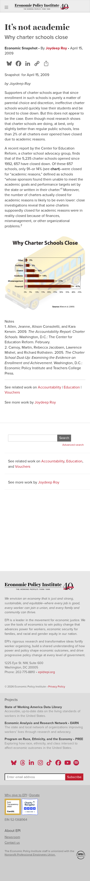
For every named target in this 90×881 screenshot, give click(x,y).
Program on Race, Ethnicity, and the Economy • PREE (44, 739)
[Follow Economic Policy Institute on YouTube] (67, 764)
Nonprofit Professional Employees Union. (30, 854)
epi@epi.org (46, 672)
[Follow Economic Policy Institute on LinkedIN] (31, 764)
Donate (34, 795)
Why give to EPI (16, 795)
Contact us (12, 843)
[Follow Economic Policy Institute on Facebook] (58, 764)
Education (72, 387)
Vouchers (12, 392)
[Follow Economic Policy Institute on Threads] (23, 764)
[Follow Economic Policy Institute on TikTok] (49, 764)
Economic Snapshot (21, 48)
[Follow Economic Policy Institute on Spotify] (76, 764)
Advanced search (73, 444)
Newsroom (12, 837)
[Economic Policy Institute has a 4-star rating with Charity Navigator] (30, 807)
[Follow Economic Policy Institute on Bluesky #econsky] (14, 764)
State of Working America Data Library (33, 707)
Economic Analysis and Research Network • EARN (42, 723)
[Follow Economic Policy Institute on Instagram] (40, 764)
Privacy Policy (56, 686)
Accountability (49, 387)
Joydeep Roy (56, 48)
